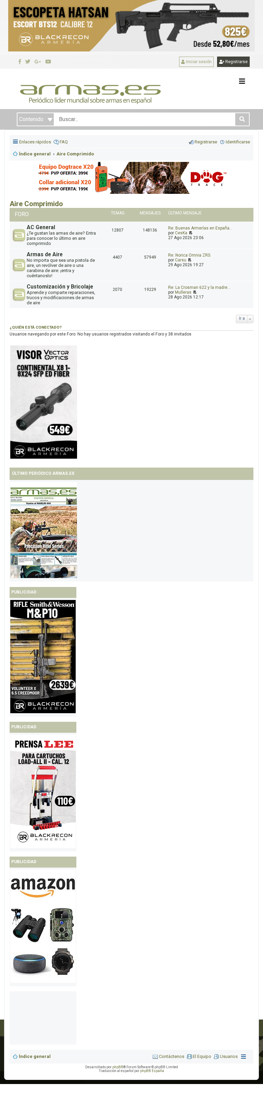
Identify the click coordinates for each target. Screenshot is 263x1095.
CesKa (181, 233)
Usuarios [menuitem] (229, 1056)
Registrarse (236, 61)
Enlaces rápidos (35, 141)
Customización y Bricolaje (60, 287)
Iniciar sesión (198, 61)
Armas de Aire (45, 254)
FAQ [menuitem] (64, 141)
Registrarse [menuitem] (206, 141)
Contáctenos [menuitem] (171, 1056)
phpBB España (152, 1071)
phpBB (117, 1067)
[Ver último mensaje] (190, 233)
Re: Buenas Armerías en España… (200, 228)
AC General (41, 227)
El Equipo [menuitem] (202, 1056)
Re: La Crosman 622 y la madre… (199, 287)
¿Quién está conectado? (36, 327)
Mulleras (183, 292)
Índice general (35, 1056)
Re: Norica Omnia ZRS (189, 255)
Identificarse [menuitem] (238, 141)
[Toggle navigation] (242, 81)
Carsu (180, 260)
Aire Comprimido (36, 204)
